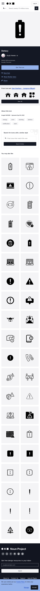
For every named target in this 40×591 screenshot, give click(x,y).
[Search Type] (5, 8)
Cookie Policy (20, 582)
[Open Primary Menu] (3, 4)
